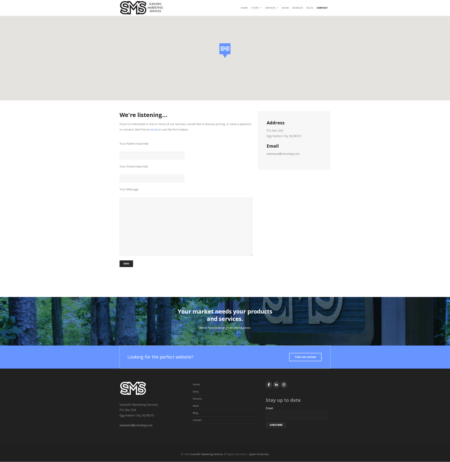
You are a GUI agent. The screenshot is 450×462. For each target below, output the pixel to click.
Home (196, 384)
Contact (197, 420)
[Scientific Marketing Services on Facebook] (269, 384)
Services (197, 398)
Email (269, 408)
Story (196, 391)
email (154, 129)
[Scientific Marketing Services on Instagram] (284, 384)
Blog (195, 412)
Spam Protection (259, 454)
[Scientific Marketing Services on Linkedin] (276, 384)
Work (196, 405)
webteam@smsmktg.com (136, 425)
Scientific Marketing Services (206, 454)
